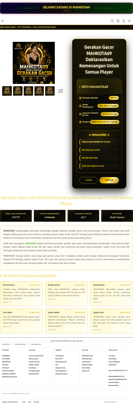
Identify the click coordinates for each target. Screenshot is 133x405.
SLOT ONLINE (6, 359)
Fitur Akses (112, 356)
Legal (29, 402)
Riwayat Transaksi (87, 365)
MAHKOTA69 (6, 356)
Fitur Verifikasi (86, 368)
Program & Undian (34, 362)
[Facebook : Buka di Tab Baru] (119, 402)
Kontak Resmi (113, 365)
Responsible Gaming (61, 374)
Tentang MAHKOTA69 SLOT (116, 376)
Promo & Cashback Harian (36, 356)
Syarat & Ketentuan (61, 371)
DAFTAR (109, 180)
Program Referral (34, 374)
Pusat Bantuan (59, 356)
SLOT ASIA (5, 365)
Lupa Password (86, 362)
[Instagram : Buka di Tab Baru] (126, 402)
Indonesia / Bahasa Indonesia (10, 402)
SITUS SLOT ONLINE (8, 371)
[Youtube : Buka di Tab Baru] (130, 402)
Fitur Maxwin (32, 368)
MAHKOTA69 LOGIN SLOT (9, 377)
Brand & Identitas (114, 385)
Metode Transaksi (34, 365)
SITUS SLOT (5, 368)
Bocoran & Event (33, 359)
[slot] (8, 20)
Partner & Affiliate (114, 382)
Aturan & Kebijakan (114, 362)
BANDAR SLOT (6, 362)
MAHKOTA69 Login (87, 356)
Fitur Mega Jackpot (34, 371)
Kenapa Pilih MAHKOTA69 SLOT (118, 379)
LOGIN (88, 180)
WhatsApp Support (61, 362)
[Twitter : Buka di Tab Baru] (122, 402)
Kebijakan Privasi (60, 368)
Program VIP (85, 371)
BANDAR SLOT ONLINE (8, 374)
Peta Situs (36, 402)
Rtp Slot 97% (59, 359)
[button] (118, 20)
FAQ (56, 365)
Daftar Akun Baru (87, 359)
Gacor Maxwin (113, 359)
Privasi (24, 402)
